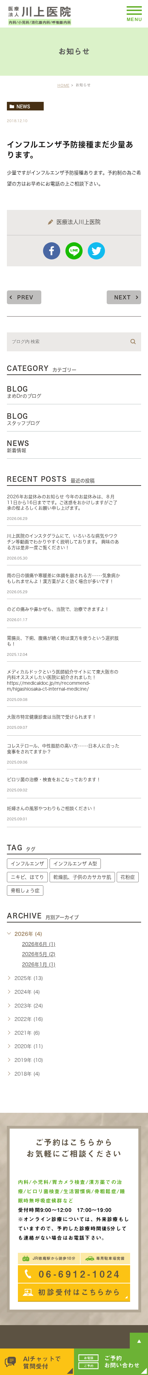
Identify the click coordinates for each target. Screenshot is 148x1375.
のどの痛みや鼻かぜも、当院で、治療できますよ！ (58, 609)
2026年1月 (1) (38, 964)
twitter (96, 250)
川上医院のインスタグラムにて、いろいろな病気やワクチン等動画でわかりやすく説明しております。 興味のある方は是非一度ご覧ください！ (63, 542)
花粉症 (127, 877)
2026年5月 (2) (38, 954)
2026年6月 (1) (38, 944)
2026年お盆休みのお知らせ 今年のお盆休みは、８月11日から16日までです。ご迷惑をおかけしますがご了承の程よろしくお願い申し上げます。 (62, 502)
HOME (63, 85)
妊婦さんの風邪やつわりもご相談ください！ (51, 808)
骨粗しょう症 (25, 890)
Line (74, 250)
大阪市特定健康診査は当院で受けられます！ (51, 717)
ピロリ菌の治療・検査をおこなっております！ (54, 779)
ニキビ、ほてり (27, 877)
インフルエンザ (27, 863)
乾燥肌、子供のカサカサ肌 (82, 877)
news (23, 106)
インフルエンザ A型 (75, 863)
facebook (51, 250)
